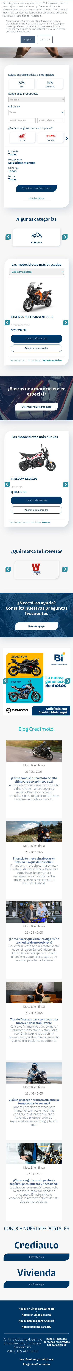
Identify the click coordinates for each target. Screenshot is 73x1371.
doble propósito (51, 360)
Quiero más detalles (36, 338)
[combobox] (36, 112)
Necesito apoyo (36, 626)
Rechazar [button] (45, 39)
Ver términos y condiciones (36, 1359)
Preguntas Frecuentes (36, 1364)
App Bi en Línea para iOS (36, 1314)
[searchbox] (37, 112)
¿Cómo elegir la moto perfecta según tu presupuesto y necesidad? (34, 1182)
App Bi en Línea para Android (37, 1308)
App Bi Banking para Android (36, 1320)
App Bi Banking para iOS (36, 1326)
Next (67, 138)
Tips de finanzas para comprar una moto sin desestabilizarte (34, 1021)
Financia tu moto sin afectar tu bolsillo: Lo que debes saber (34, 860)
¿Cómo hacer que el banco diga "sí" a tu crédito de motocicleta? (34, 940)
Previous (8, 237)
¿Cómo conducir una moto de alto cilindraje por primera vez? (34, 779)
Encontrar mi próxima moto (36, 406)
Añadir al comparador (36, 348)
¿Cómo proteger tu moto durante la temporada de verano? (34, 1101)
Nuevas (45, 522)
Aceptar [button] (28, 39)
